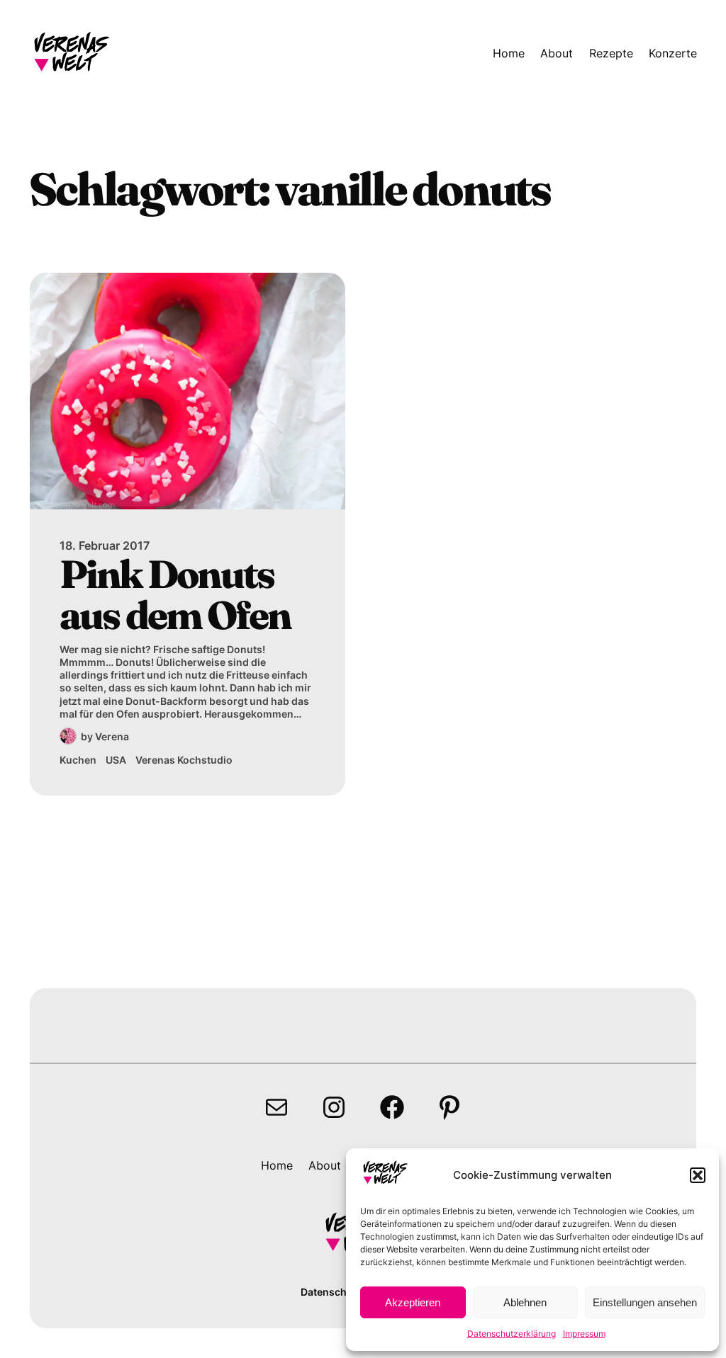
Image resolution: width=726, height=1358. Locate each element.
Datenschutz (331, 1292)
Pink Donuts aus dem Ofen (175, 594)
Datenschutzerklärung (511, 1333)
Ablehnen (525, 1302)
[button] (698, 1175)
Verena (112, 736)
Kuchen (78, 760)
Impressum (584, 1333)
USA (116, 760)
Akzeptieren (412, 1302)
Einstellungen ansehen (645, 1302)
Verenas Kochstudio (184, 760)
